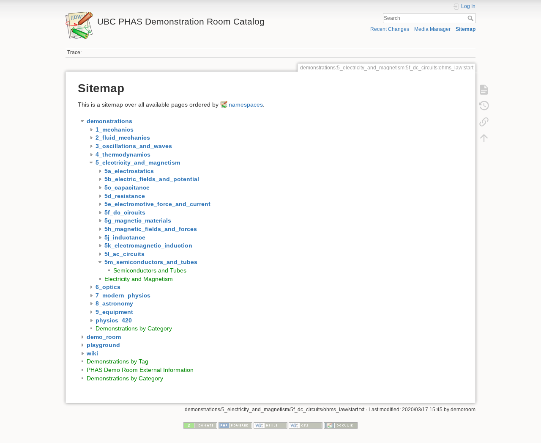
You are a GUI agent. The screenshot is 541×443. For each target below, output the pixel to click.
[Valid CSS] (305, 425)
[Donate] (200, 425)
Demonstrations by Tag (117, 361)
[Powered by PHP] (235, 425)
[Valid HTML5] (270, 425)
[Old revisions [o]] (484, 106)
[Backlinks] (484, 122)
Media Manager (432, 29)
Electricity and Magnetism (138, 278)
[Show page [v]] (484, 90)
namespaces (246, 104)
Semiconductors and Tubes (149, 270)
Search (471, 18)
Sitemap (465, 29)
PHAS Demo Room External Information (140, 369)
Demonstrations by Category (134, 328)
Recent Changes (389, 29)
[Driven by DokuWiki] (341, 425)
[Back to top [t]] (484, 138)
